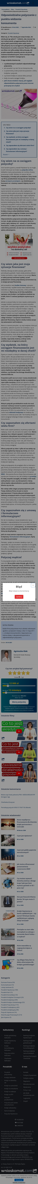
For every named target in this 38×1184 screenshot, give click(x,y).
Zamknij (19, 597)
